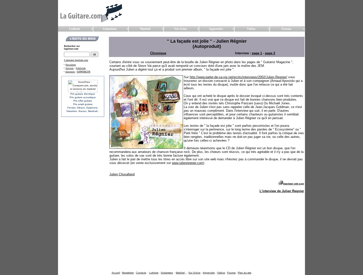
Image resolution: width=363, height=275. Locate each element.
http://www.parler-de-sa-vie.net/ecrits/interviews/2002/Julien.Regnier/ (238, 77)
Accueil (116, 272)
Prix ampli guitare (83, 104)
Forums (231, 272)
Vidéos (221, 272)
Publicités (81, 68)
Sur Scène (194, 272)
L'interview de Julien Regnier (282, 191)
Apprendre (209, 272)
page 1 (257, 53)
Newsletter (70, 64)
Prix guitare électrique (82, 93)
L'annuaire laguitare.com (76, 60)
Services (69, 68)
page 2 (270, 53)
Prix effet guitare (82, 100)
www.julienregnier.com (187, 163)
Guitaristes (167, 272)
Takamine (71, 111)
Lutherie (154, 272)
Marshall (92, 111)
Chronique (158, 53)
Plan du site (244, 272)
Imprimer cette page (293, 183)
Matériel (180, 272)
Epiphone (92, 107)
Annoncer (70, 71)
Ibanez (82, 111)
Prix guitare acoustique (83, 97)
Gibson (81, 107)
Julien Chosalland (122, 174)
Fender (71, 107)
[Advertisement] (199, 208)
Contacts (141, 272)
